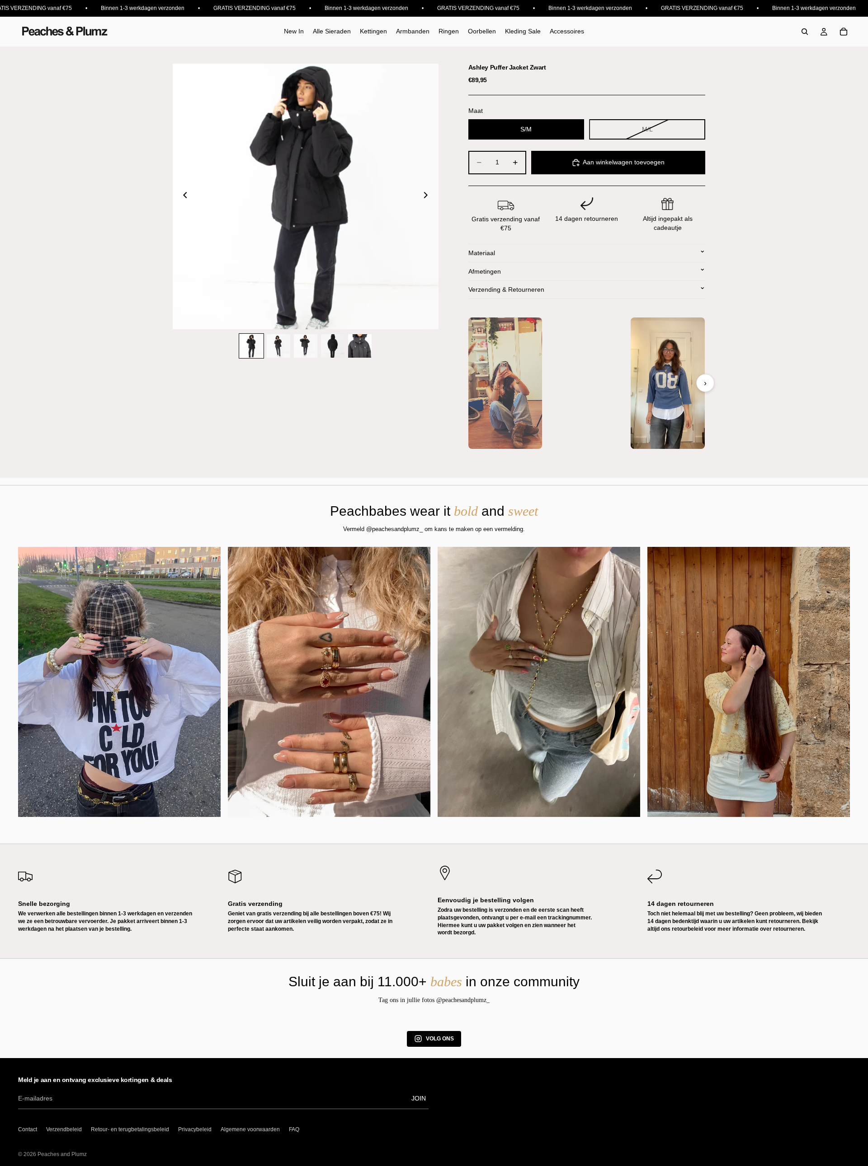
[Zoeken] (805, 32)
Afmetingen (484, 271)
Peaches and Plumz (62, 1154)
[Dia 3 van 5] (305, 346)
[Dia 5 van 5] (360, 346)
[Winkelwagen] (844, 32)
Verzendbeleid (64, 1129)
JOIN (418, 1098)
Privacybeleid (195, 1129)
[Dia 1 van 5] (251, 346)
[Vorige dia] (183, 196)
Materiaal (481, 253)
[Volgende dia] (429, 196)
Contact (27, 1129)
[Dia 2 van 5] (278, 346)
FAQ (294, 1129)
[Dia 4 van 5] (332, 346)
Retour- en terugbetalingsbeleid (130, 1129)
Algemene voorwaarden (250, 1129)
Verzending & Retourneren (506, 289)
